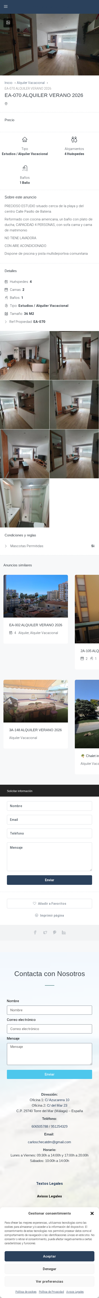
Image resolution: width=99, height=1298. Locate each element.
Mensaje (13, 1038)
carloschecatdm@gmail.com (49, 1142)
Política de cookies (26, 1291)
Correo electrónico (21, 1020)
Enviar (49, 880)
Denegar (49, 1269)
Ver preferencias (49, 1281)
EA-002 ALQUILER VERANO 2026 (35, 625)
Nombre (13, 1001)
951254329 (59, 1126)
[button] (92, 1213)
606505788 (40, 1126)
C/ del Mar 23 (57, 1105)
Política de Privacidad (51, 1291)
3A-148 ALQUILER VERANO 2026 (35, 730)
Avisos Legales (75, 1291)
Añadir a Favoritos (51, 903)
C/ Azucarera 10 (57, 1100)
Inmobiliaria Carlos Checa (49, 7)
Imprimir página (51, 915)
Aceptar (49, 1256)
